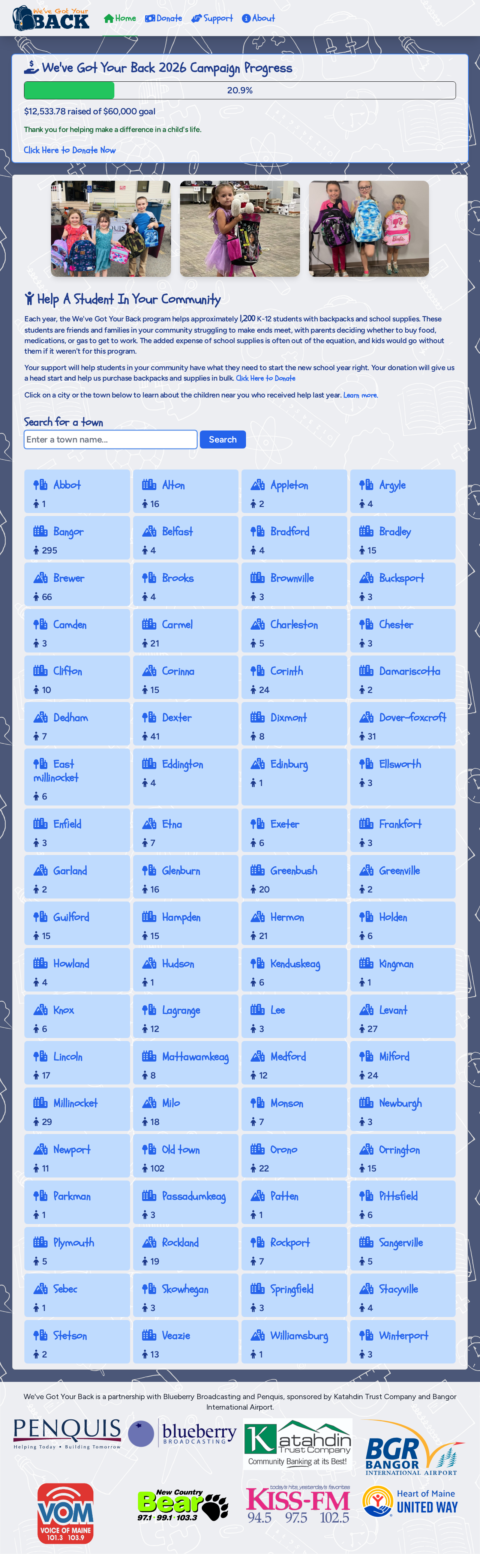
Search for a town (63, 422)
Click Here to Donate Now (70, 150)
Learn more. (361, 395)
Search (223, 439)
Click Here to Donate (266, 378)
